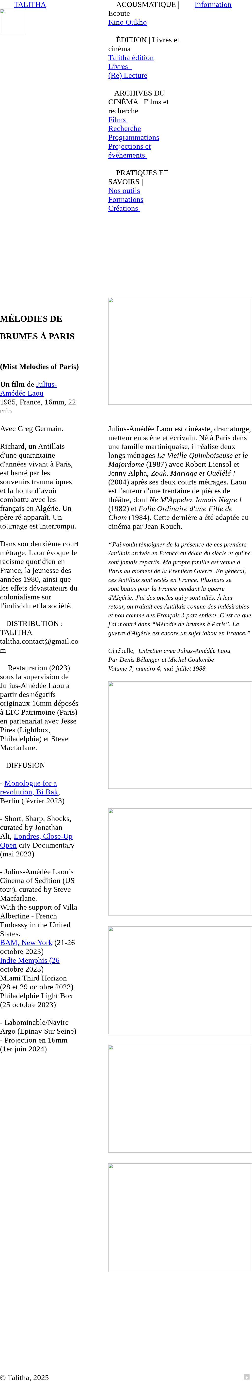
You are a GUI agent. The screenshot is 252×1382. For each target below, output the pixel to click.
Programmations (133, 137)
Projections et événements (129, 150)
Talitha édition (131, 57)
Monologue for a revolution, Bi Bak (29, 787)
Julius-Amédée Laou (28, 388)
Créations (124, 208)
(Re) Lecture (127, 75)
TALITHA (30, 4)
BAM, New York (26, 942)
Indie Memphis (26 (30, 960)
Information (213, 4)
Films (118, 119)
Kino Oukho (127, 22)
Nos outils (124, 190)
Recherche (124, 128)
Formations (125, 199)
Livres (120, 66)
